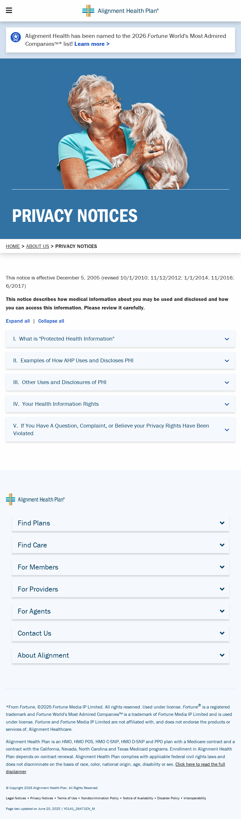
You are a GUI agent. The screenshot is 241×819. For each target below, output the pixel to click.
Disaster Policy (168, 798)
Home (13, 246)
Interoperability (195, 798)
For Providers (38, 589)
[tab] (120, 338)
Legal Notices (16, 798)
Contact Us (34, 633)
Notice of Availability (138, 798)
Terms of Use (67, 798)
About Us (37, 246)
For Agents (34, 611)
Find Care (32, 545)
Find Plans (34, 522)
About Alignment (43, 655)
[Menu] (9, 10)
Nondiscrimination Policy (100, 798)
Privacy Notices (41, 798)
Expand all (18, 320)
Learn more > (92, 44)
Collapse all (51, 320)
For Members (38, 567)
